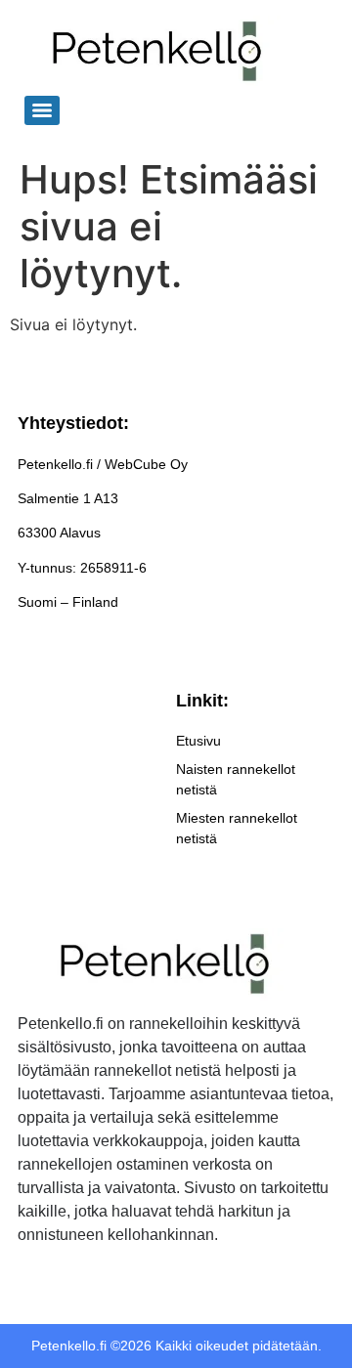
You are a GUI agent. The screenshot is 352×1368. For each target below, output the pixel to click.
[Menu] (42, 110)
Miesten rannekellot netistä (236, 828)
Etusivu (198, 740)
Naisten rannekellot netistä (235, 779)
